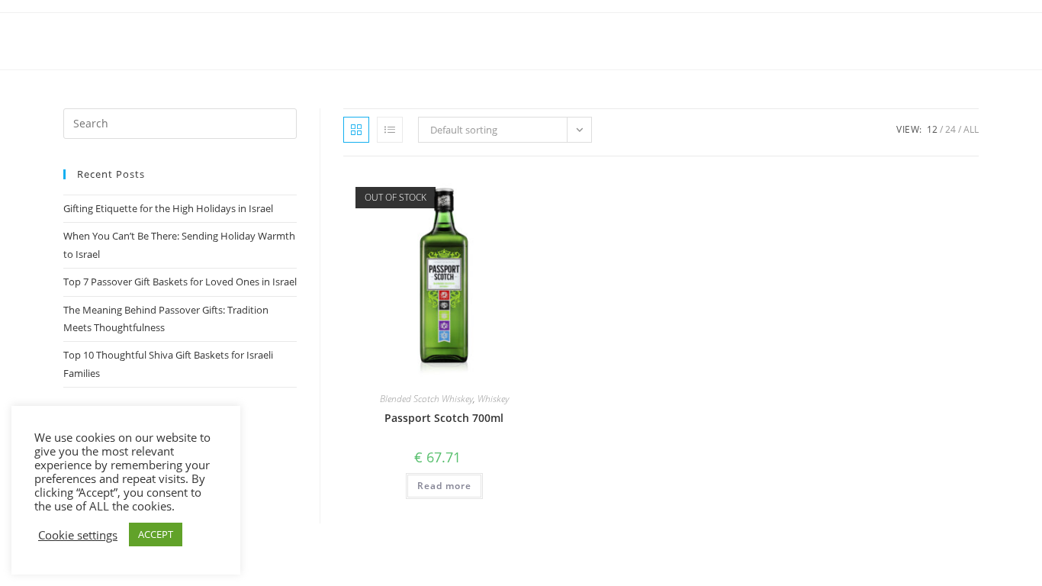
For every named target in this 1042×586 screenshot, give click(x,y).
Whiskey (493, 398)
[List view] (390, 130)
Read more (444, 485)
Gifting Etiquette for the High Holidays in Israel (168, 208)
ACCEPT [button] (155, 534)
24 (950, 129)
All (971, 129)
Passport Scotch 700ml (443, 418)
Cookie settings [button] (77, 535)
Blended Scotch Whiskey (426, 398)
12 (932, 129)
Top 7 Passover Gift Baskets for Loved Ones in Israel (180, 281)
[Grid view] (356, 130)
